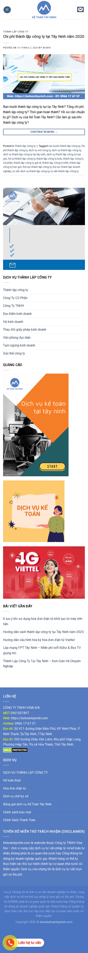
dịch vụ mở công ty (40, 150)
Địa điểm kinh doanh (17, 314)
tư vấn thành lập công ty (65, 171)
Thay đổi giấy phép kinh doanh (24, 329)
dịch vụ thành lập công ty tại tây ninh (24, 154)
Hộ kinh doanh (13, 322)
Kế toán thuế (11, 780)
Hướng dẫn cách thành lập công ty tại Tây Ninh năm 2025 (43, 632)
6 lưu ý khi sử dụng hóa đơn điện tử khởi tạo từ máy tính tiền (42, 621)
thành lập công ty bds (49, 158)
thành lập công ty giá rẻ (27, 162)
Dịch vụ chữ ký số (15, 796)
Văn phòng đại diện (16, 338)
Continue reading (44, 131)
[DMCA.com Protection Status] (15, 750)
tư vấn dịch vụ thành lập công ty (30, 171)
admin (47, 47)
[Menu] (7, 9)
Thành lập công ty (15, 290)
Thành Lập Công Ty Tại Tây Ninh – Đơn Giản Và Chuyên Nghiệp (42, 663)
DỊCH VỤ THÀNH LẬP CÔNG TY (25, 773)
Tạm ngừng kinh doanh (19, 345)
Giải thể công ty (14, 353)
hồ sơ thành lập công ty (21, 158)
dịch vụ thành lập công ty (66, 150)
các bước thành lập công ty (64, 145)
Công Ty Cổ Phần (15, 298)
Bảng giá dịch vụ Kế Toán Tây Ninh (27, 804)
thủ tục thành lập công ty (37, 166)
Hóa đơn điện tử (14, 788)
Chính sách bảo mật (17, 812)
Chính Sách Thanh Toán (19, 820)
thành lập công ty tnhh (55, 162)
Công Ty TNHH (13, 306)
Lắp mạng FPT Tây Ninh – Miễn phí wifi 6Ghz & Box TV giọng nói (42, 650)
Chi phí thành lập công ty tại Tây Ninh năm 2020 (43, 36)
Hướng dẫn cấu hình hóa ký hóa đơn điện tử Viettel (39, 640)
